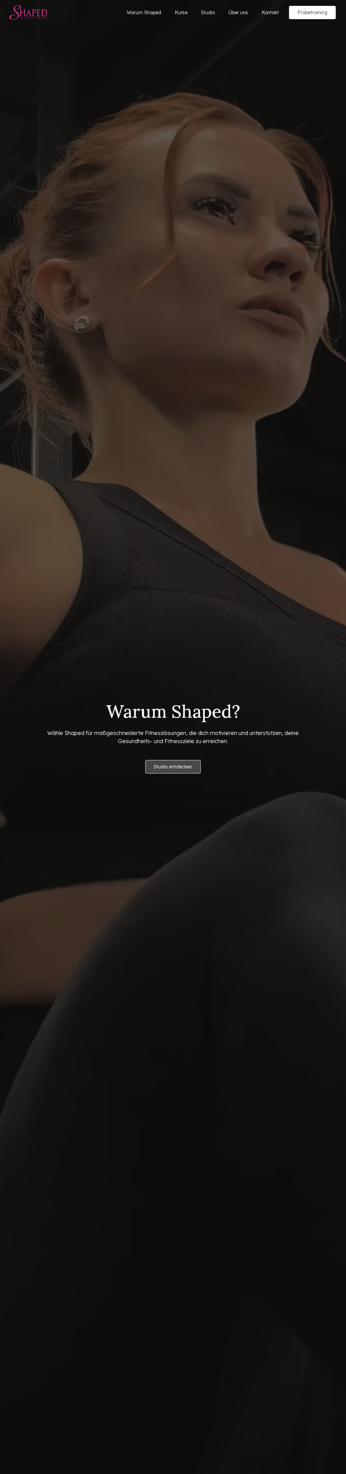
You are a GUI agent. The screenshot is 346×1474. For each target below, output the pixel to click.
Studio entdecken (173, 767)
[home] (28, 12)
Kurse (181, 12)
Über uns (238, 12)
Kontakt (270, 12)
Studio (208, 12)
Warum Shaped (144, 12)
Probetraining (312, 12)
